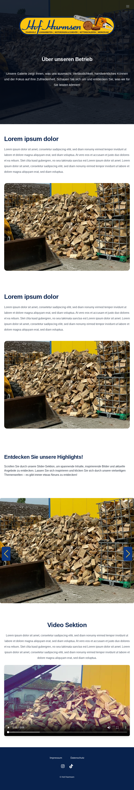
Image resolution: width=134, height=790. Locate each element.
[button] (6, 554)
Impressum (56, 757)
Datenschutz (77, 757)
